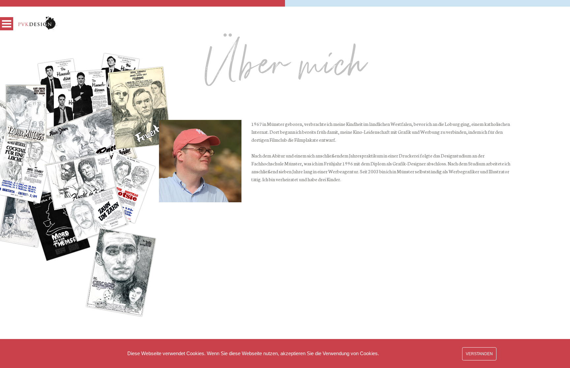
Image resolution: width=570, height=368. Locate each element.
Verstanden (479, 354)
